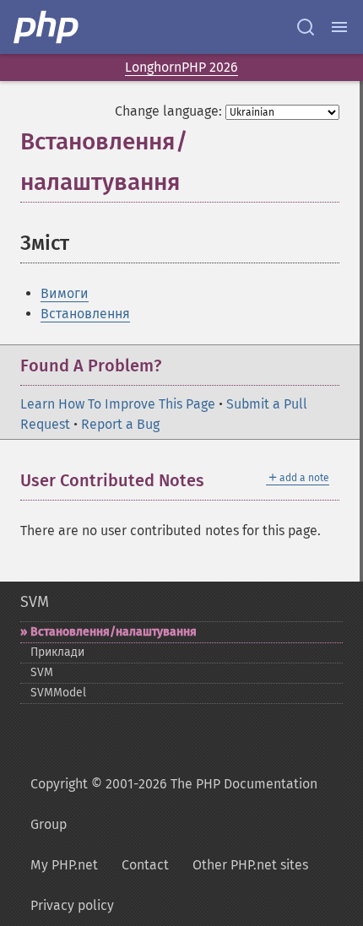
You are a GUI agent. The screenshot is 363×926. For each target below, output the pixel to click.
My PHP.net (64, 865)
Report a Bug (120, 424)
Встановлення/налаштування (113, 632)
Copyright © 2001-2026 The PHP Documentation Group (173, 804)
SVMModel (58, 692)
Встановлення (85, 314)
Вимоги (65, 293)
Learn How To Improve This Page (117, 404)
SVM (34, 602)
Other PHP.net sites (250, 865)
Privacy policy (72, 905)
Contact (145, 865)
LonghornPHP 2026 (181, 67)
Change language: (168, 111)
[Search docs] (305, 27)
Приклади (57, 652)
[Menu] (339, 27)
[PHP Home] (47, 27)
